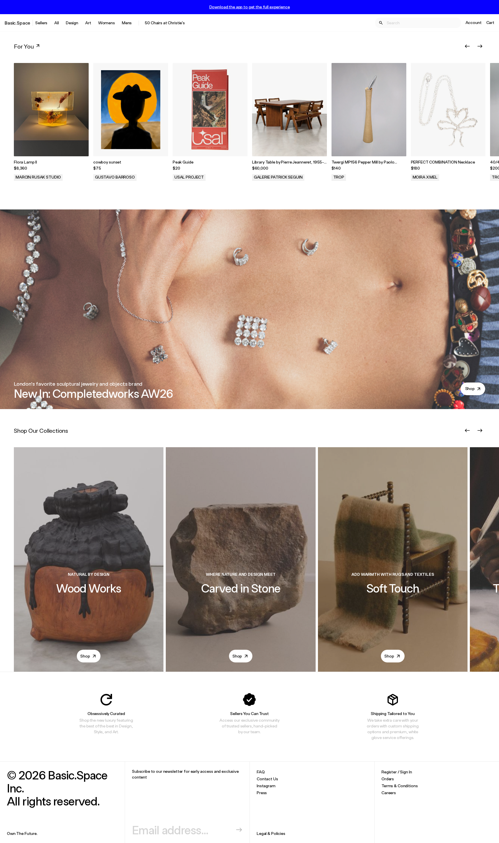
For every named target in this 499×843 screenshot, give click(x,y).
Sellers (41, 22)
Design (72, 22)
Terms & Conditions (399, 785)
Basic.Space (17, 22)
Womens (106, 22)
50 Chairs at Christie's (165, 22)
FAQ (261, 771)
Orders (387, 778)
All (56, 22)
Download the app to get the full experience (249, 7)
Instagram (266, 785)
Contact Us (267, 778)
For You (24, 46)
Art (88, 22)
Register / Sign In (396, 771)
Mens (127, 22)
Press (262, 792)
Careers (388, 792)
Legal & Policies (271, 833)
